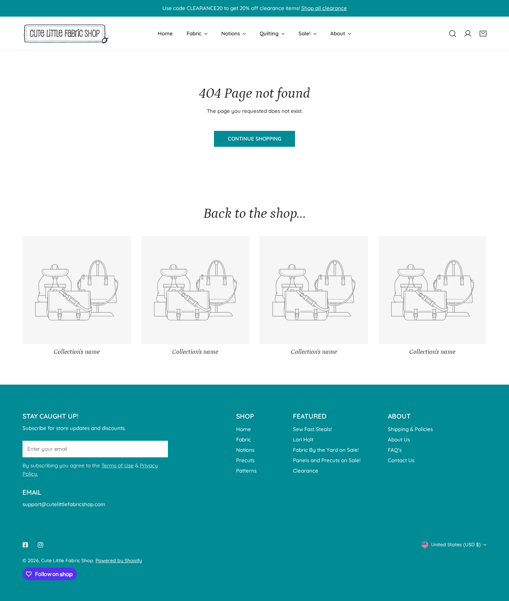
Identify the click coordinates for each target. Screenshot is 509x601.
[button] (483, 33)
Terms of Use (117, 465)
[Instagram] (40, 545)
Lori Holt (303, 439)
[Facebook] (25, 545)
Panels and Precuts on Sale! (326, 460)
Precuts (245, 460)
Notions (245, 450)
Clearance (305, 470)
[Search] (452, 33)
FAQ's (395, 450)
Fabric (243, 439)
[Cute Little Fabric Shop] (66, 33)
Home (243, 429)
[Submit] (159, 449)
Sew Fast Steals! (312, 429)
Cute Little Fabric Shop (67, 560)
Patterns (246, 470)
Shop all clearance (324, 8)
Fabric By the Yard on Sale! (326, 450)
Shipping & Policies (410, 429)
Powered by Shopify (119, 560)
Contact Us (401, 460)
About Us (399, 439)
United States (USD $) (456, 544)
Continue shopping (254, 138)
